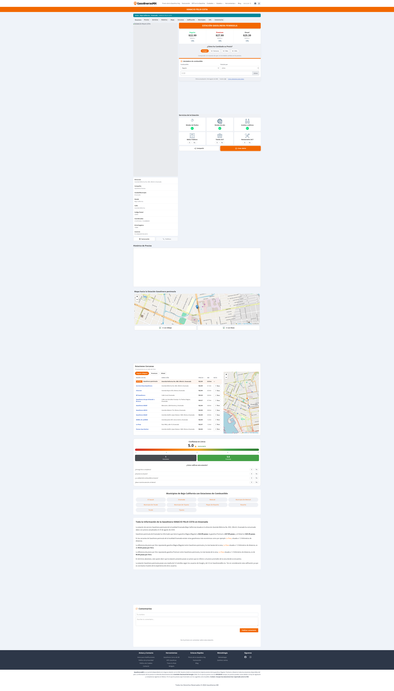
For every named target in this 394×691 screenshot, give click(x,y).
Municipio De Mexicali (243, 500)
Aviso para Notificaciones (146, 657)
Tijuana (181, 510)
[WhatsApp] (259, 3)
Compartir (200, 148)
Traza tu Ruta (171, 663)
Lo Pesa (138, 424)
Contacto (146, 666)
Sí (189, 142)
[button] (197, 307)
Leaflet (239, 323)
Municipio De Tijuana (181, 505)
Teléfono (168, 239)
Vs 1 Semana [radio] (215, 51)
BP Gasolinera (140, 395)
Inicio (137, 15)
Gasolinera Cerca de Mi (172, 657)
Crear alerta (242, 148)
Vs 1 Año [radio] (234, 51)
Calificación (191, 20)
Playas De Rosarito (212, 505)
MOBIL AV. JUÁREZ (142, 420)
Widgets (171, 666)
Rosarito (243, 505)
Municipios (201, 20)
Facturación (186, 3)
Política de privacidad (146, 660)
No (194, 142)
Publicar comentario (249, 630)
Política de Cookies (146, 663)
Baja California (145, 15)
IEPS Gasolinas (171, 660)
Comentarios (219, 20)
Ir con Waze (230, 328)
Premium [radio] (154, 373)
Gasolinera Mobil (141, 405)
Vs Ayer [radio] (204, 51)
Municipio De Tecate (151, 505)
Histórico (164, 20)
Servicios (155, 20)
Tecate (150, 510)
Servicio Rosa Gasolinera (144, 386)
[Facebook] (255, 3)
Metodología (222, 657)
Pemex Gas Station (142, 429)
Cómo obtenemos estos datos (236, 79)
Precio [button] (201, 378)
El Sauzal (151, 500)
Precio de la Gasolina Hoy (171, 3)
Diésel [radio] (163, 373)
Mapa (172, 20)
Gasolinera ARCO (141, 410)
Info (210, 20)
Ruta (218, 386)
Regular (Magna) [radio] (142, 373)
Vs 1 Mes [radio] (225, 51)
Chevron (139, 390)
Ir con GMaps (167, 328)
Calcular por (224, 64)
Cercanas (181, 20)
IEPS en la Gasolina (198, 3)
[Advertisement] (220, 97)
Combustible (184, 64)
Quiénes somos (222, 660)
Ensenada (154, 15)
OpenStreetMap (247, 323)
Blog (239, 3)
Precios (146, 20)
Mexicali (212, 500)
